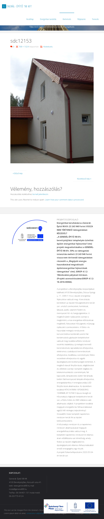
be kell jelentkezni (40, 194)
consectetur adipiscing (35, 513)
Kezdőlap (30, 19)
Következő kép (83, 178)
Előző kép (18, 173)
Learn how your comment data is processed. (64, 199)
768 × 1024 (24, 46)
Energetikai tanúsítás (48, 19)
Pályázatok (81, 19)
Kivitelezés (67, 19)
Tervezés (95, 19)
